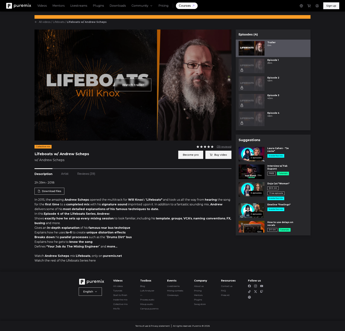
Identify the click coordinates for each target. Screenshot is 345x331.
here (92, 260)
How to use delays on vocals (280, 223)
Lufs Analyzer (147, 290)
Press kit (225, 295)
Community (140, 5)
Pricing (163, 5)
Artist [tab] (65, 173)
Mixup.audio (146, 304)
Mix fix (116, 308)
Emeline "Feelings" (279, 204)
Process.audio (147, 299)
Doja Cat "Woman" (278, 183)
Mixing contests (175, 290)
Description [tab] (43, 174)
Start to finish (120, 295)
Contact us (226, 286)
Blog (142, 286)
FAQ (223, 290)
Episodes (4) (248, 34)
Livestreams (78, 5)
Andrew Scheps (52, 160)
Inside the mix (120, 299)
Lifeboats (59, 22)
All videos (44, 22)
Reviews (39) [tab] (86, 173)
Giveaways (172, 295)
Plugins (98, 5)
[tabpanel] (132, 222)
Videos (42, 5)
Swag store (200, 304)
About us (199, 286)
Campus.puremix (149, 308)
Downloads (118, 5)
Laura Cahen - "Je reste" (278, 149)
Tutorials (117, 290)
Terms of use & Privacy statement (152, 326)
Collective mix (120, 304)
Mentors (58, 5)
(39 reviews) (224, 146)
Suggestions (249, 140)
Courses (185, 5)
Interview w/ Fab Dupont (277, 167)
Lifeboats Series (83, 213)
